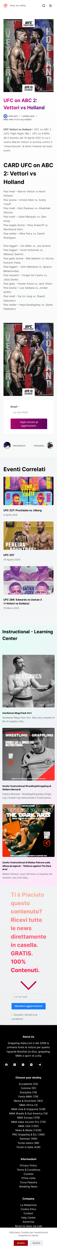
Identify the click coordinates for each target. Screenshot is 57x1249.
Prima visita (28, 1178)
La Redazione (28, 1205)
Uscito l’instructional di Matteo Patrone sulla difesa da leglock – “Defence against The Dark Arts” (26, 865)
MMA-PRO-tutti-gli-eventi (17, 119)
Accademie (25, 1083)
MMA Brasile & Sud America (25, 1113)
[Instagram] (23, 1065)
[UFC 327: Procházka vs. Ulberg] (28, 491)
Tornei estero (25, 1143)
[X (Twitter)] (15, 1065)
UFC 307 (8, 555)
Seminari (25, 1138)
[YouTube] (31, 1065)
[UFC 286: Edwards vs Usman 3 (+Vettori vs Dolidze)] (28, 580)
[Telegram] (40, 1065)
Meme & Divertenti (25, 1100)
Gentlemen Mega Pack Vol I (17, 713)
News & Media (23, 1130)
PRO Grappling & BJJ (24, 1134)
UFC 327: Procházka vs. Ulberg (22, 510)
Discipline (25, 1092)
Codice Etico (28, 1209)
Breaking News (28, 1186)
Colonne (26, 1088)
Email (15, 406)
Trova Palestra (28, 1182)
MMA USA (24, 1126)
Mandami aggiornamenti (28, 1005)
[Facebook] (6, 1065)
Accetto (21, 1243)
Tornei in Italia (24, 1147)
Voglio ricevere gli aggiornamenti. (29, 424)
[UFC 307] (28, 535)
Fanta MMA (25, 1096)
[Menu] (51, 5)
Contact (28, 1213)
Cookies (28, 1173)
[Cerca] (43, 5)
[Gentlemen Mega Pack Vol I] (28, 681)
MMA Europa (25, 1117)
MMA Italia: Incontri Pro (25, 1121)
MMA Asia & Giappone (24, 1109)
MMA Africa (26, 1105)
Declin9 (36, 1243)
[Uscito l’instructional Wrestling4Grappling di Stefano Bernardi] (28, 754)
